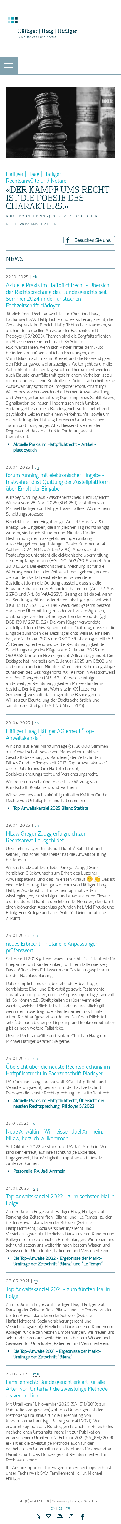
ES (60, 1508)
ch (35, 277)
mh (36, 1374)
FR (67, 1508)
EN (53, 1508)
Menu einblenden (9, 65)
